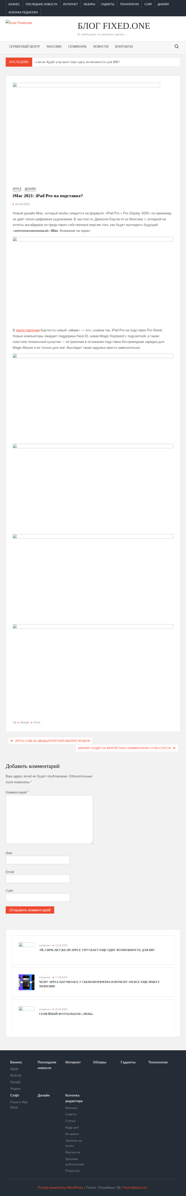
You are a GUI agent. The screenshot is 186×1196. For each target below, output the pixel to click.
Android (15, 1075)
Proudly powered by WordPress (60, 1187)
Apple (17, 188)
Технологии (129, 4)
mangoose (45, 945)
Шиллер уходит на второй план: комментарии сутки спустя (124, 748)
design (25, 722)
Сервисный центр (24, 46)
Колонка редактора (23, 12)
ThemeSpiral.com (134, 1187)
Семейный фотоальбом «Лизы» (66, 1014)
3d (14, 722)
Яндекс (15, 1088)
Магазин (54, 46)
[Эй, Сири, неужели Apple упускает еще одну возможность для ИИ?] (26, 949)
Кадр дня (72, 1127)
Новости (100, 46)
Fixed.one (72, 1170)
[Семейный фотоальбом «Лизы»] (26, 1013)
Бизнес (14, 4)
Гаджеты (107, 4)
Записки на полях (73, 1143)
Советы (70, 1114)
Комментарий (17, 792)
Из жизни (72, 1133)
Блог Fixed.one (114, 26)
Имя (9, 852)
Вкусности (72, 1152)
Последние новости (41, 4)
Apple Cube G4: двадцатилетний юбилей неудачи (52, 740)
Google (15, 1082)
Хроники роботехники (74, 1161)
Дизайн (163, 4)
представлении (28, 330)
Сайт (9, 890)
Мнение (71, 1107)
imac (37, 722)
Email (10, 871)
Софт (148, 4)
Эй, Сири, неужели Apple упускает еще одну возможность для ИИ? (68, 62)
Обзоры (89, 4)
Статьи (70, 1120)
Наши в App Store (19, 1104)
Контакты (124, 46)
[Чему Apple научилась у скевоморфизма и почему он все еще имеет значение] (26, 981)
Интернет (70, 4)
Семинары (77, 46)
